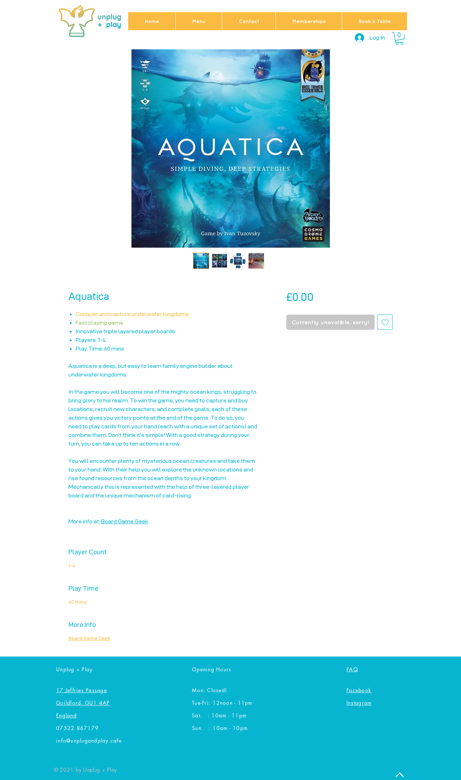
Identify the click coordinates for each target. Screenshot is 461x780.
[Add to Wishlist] (385, 322)
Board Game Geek (124, 521)
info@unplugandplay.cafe (89, 740)
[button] (399, 38)
